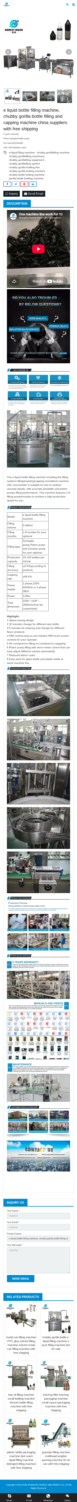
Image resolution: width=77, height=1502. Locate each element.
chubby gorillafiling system (24, 163)
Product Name (14, 1233)
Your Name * (13, 1211)
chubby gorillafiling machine (53, 152)
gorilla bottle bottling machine (26, 178)
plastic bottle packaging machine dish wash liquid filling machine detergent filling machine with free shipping (21, 1460)
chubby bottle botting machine (26, 174)
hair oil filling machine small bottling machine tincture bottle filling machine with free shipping (21, 1402)
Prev (8, 52)
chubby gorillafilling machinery (26, 156)
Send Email (35, 193)
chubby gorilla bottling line (24, 167)
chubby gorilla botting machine (27, 171)
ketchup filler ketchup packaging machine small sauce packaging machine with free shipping (56, 1402)
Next (69, 52)
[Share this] (7, 184)
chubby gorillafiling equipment (26, 159)
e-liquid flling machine (22, 152)
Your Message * (15, 1245)
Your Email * (13, 1222)
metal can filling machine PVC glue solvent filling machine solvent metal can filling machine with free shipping (21, 1345)
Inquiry (13, 193)
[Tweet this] (16, 184)
